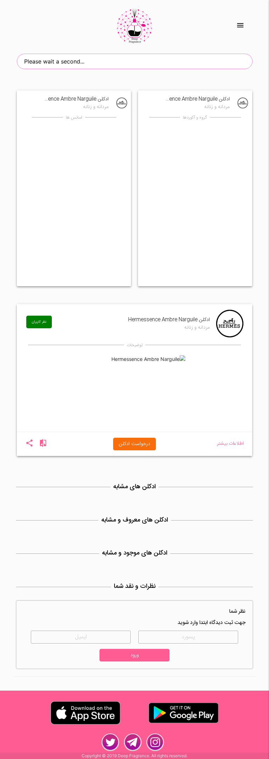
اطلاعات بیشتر (230, 444)
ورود (134, 655)
